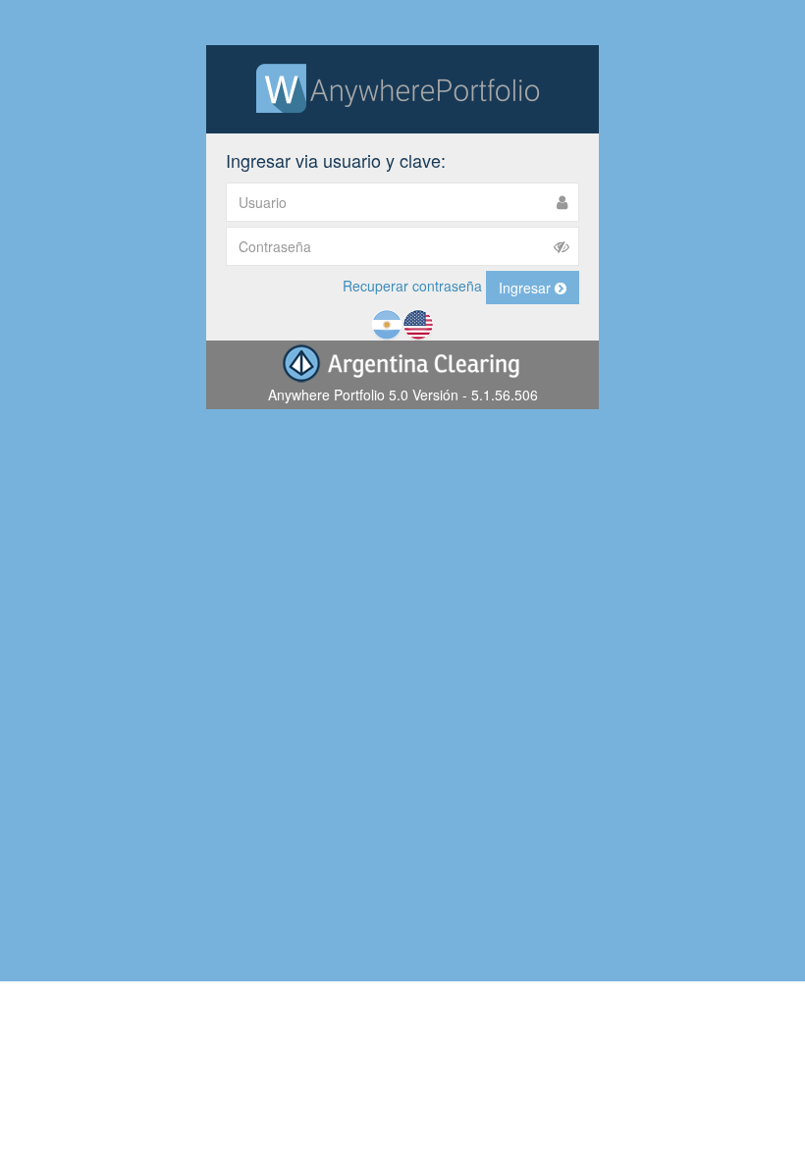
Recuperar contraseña (412, 285)
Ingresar (527, 287)
